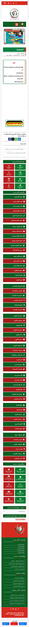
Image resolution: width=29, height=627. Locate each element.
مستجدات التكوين (18, 315)
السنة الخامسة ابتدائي (16, 220)
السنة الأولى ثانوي (18, 256)
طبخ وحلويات (19, 325)
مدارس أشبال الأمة (18, 250)
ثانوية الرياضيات (19, 275)
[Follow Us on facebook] (11, 609)
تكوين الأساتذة (18, 428)
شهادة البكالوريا (18, 270)
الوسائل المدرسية (17, 384)
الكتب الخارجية (18, 380)
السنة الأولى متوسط (17, 226)
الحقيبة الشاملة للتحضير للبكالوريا (17, 597)
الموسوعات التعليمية (17, 394)
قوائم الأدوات (19, 389)
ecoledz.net (18, 615)
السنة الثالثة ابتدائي (18, 211)
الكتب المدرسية (19, 375)
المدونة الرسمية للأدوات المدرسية (16, 600)
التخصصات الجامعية (17, 295)
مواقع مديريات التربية (19, 569)
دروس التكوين (18, 339)
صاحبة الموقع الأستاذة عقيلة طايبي (16, 603)
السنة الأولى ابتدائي (18, 201)
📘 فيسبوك (23, 623)
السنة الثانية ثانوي (17, 261)
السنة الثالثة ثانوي (18, 265)
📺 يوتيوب (14, 623)
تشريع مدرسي (18, 364)
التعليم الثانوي (21, 546)
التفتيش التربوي (16, 55)
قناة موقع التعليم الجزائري (18, 583)
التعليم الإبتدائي (20, 544)
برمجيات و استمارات (17, 350)
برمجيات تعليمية (18, 419)
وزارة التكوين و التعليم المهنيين (17, 566)
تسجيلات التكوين (18, 320)
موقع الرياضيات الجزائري (18, 580)
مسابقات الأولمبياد (17, 453)
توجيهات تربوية (9, 55)
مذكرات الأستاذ (19, 414)
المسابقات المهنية (17, 345)
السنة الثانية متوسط (17, 231)
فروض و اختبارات (17, 439)
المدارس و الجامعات (17, 290)
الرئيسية (22, 55)
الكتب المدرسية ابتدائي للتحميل (17, 595)
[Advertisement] (14, 103)
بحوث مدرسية (19, 449)
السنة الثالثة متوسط (17, 236)
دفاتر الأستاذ (19, 409)
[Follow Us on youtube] (16, 609)
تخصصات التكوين (17, 330)
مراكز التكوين (19, 334)
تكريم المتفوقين (18, 458)
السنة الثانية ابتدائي (17, 206)
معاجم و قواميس (18, 399)
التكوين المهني (21, 552)
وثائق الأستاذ (19, 405)
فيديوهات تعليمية (18, 444)
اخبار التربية (20, 359)
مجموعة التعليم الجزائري (18, 586)
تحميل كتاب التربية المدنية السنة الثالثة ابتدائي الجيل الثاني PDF (14, 40)
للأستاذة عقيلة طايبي (14, 614)
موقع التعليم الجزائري (19, 578)
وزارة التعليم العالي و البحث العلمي (16, 563)
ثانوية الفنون (19, 280)
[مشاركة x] (12, 139)
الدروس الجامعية (18, 300)
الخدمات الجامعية (17, 309)
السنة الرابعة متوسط (17, 240)
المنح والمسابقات (18, 305)
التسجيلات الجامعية (18, 286)
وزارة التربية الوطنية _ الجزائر (17, 560)
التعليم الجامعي (20, 548)
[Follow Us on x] (18, 609)
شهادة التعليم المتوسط (16, 245)
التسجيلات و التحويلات (17, 355)
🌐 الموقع (5, 623)
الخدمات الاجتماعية (17, 369)
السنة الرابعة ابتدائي (18, 215)
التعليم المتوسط (20, 550)
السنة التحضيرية (18, 196)
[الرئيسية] (22, 24)
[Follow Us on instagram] (13, 609)
